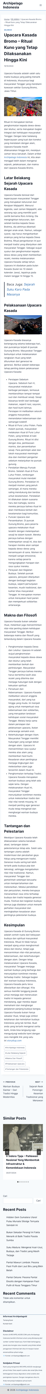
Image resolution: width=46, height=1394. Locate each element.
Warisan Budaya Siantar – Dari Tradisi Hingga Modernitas (11, 1089)
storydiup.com (14, 1040)
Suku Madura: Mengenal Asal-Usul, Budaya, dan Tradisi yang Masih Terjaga (24, 1251)
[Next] (39, 1152)
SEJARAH (8, 30)
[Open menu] (40, 5)
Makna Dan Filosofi (13, 1058)
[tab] (18, 1182)
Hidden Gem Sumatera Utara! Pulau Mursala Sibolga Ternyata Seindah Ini (22, 1221)
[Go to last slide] (7, 1152)
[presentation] (23, 1137)
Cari (5, 1196)
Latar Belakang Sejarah (15, 1053)
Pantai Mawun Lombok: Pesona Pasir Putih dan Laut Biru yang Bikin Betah (24, 1266)
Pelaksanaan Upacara (14, 1064)
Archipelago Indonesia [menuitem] (15, 157)
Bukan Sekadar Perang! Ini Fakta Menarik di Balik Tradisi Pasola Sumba (23, 1236)
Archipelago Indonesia (15, 1048)
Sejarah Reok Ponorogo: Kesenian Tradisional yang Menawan (34, 1091)
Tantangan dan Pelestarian (16, 1069)
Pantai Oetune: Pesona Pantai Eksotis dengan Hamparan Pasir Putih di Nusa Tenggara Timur (22, 1281)
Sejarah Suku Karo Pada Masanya (21, 289)
